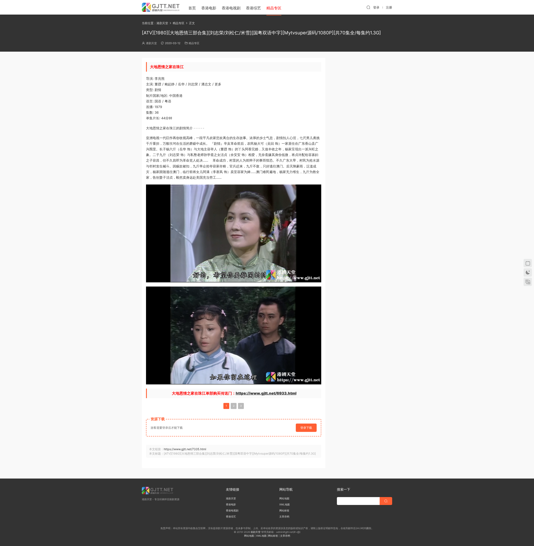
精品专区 (194, 43)
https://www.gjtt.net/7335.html (185, 449)
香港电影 (208, 8)
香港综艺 (253, 8)
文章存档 (284, 516)
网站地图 (284, 498)
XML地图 (284, 504)
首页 (192, 8)
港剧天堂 (151, 43)
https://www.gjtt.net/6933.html (266, 393)
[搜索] (368, 7)
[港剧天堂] (160, 7)
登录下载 (306, 427)
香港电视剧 (231, 8)
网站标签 (284, 510)
